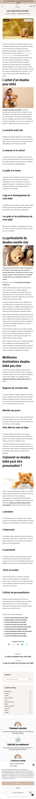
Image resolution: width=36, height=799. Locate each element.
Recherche (29, 679)
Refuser (18, 788)
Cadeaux (6, 20)
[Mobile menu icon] (2, 6)
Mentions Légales (24, 796)
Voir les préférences (18, 792)
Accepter (18, 783)
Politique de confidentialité (13, 796)
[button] (33, 765)
